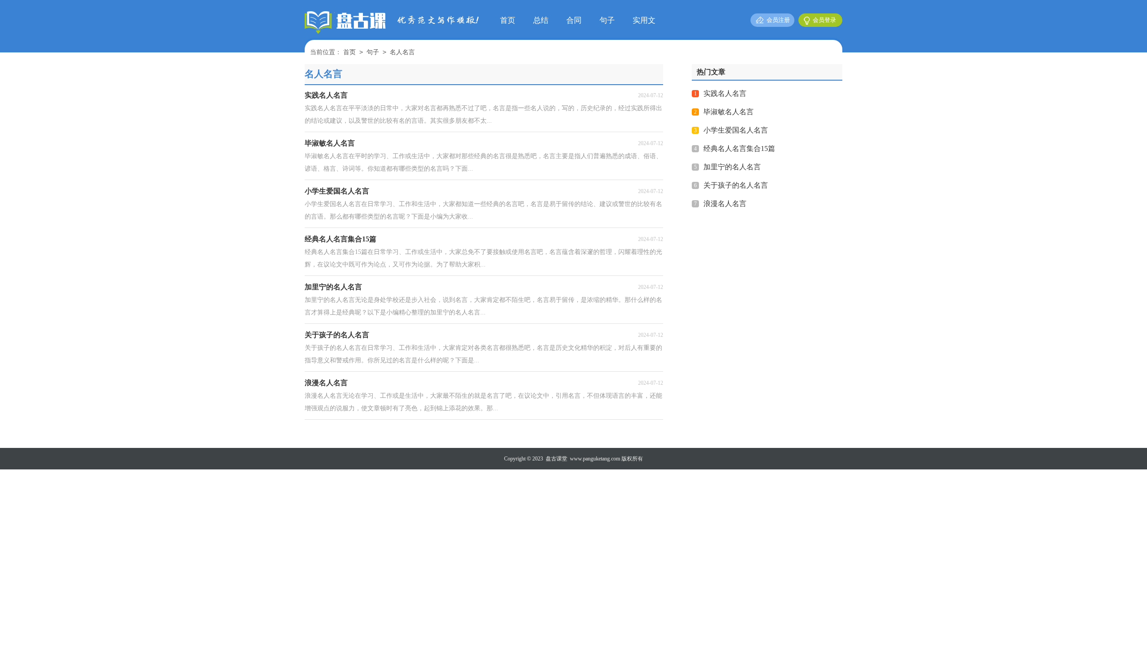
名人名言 (402, 52)
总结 (540, 20)
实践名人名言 (724, 93)
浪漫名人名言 (724, 203)
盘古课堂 (556, 459)
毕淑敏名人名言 (728, 112)
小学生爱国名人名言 (735, 130)
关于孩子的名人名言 (735, 185)
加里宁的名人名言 (732, 167)
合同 (574, 20)
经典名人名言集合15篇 (739, 148)
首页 (507, 20)
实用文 (644, 20)
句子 (607, 20)
